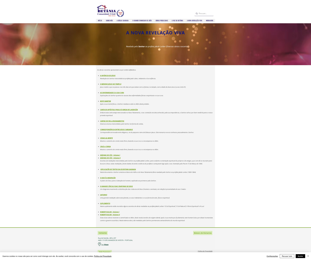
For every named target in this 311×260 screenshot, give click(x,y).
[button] (122, 20)
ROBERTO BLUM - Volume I (109, 212)
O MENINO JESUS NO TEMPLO (110, 84)
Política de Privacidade (103, 256)
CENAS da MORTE (106, 138)
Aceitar (300, 256)
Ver (102, 244)
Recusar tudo (287, 256)
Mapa (106, 244)
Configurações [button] (272, 256)
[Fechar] (308, 256)
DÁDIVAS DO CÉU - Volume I (110, 155)
